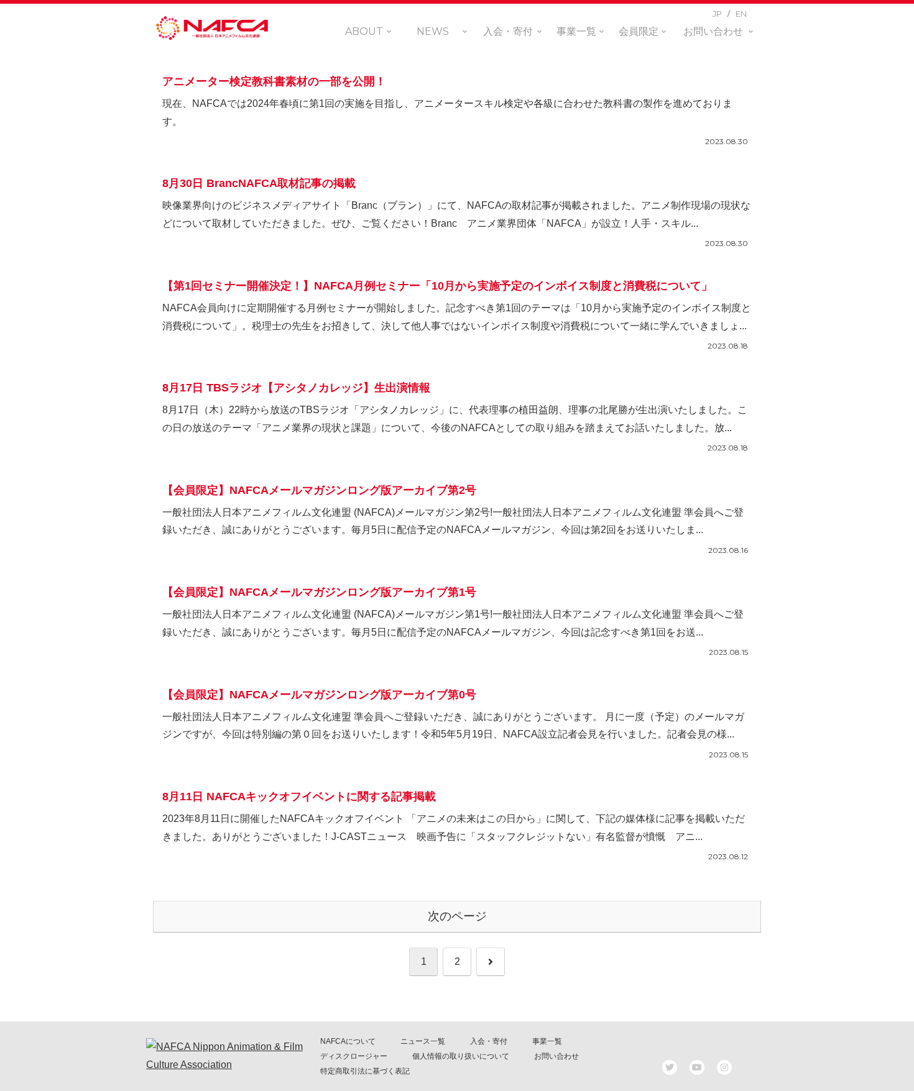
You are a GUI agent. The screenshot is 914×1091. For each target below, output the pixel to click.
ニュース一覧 (422, 1041)
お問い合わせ (556, 1056)
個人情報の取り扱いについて (460, 1056)
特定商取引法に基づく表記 (365, 1071)
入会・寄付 (488, 1041)
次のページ (457, 916)
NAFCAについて (348, 1041)
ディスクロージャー (353, 1056)
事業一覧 (547, 1041)
